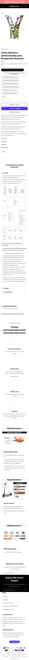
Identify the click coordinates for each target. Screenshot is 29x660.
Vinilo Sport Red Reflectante (10, 93)
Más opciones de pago (14, 111)
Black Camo (4, 141)
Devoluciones (13, 376)
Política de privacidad (21, 654)
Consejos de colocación (8, 609)
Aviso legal (25, 656)
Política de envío (6, 656)
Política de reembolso (11, 654)
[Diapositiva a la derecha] (17, 45)
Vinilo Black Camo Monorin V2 (10, 77)
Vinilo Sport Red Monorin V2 (9, 90)
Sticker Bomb (4, 147)
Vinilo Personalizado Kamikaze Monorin (12, 69)
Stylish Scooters (13, 652)
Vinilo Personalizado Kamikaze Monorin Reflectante (14, 74)
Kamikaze (3, 144)
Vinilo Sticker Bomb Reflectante (11, 86)
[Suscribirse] (24, 573)
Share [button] (3, 151)
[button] (2, 6)
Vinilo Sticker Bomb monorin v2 (10, 83)
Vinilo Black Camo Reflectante (10, 80)
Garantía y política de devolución (10, 606)
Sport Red (3, 138)
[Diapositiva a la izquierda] (11, 45)
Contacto (5, 596)
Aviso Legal (5, 599)
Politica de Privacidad (8, 603)
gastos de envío (13, 63)
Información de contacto (16, 656)
